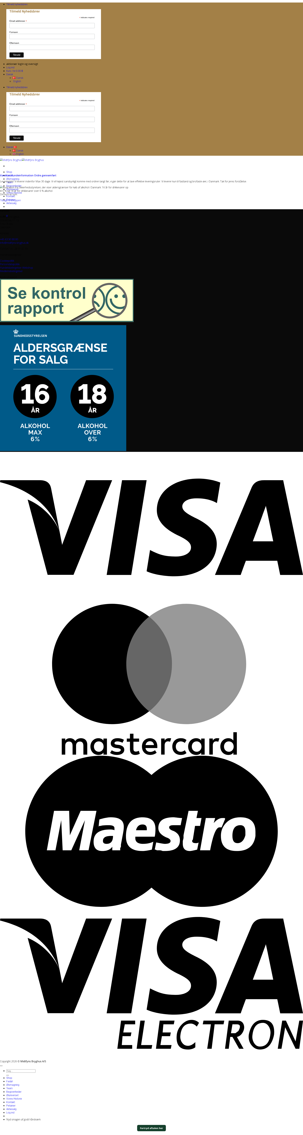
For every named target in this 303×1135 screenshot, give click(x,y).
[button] (17, 4)
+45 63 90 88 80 (9, 239)
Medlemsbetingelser (11, 271)
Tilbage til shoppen (10, 200)
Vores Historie (14, 1098)
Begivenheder (13, 1091)
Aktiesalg (11, 203)
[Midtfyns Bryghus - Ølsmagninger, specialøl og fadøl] (22, 160)
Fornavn (13, 32)
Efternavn (14, 43)
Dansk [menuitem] (19, 78)
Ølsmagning (12, 178)
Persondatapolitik (10, 264)
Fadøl (9, 1081)
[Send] (7, 1075)
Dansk (10, 74)
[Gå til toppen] (1, 1065)
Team (9, 1088)
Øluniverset (12, 1095)
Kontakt (10, 196)
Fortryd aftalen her (151, 1128)
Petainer (10, 1105)
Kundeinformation (22, 175)
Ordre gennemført (45, 175)
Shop (9, 172)
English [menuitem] (17, 81)
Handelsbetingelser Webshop (16, 267)
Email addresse (18, 21)
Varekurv (5, 175)
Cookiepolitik (7, 260)
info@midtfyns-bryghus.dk (14, 243)
